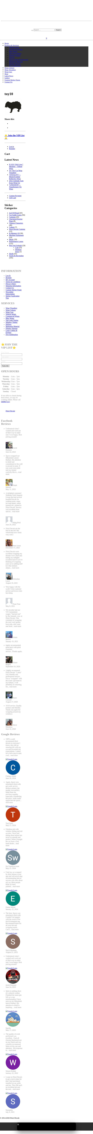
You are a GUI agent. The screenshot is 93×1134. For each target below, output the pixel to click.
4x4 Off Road (14, 213)
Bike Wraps (13, 51)
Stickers (12, 58)
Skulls (11, 254)
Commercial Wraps (16, 49)
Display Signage (15, 64)
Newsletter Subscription (10, 293)
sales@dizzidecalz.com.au (46, 24)
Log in (11, 147)
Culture (11, 227)
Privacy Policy (11, 284)
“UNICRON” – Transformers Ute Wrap (15, 187)
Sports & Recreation (16, 256)
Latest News (9, 76)
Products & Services (12, 45)
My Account (10, 280)
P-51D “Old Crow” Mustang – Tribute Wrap (16, 167)
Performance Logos (16, 241)
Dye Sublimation (15, 66)
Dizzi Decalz (10, 411)
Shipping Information (13, 286)
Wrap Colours (9, 68)
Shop (6, 74)
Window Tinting (14, 55)
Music (11, 239)
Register (50, 35)
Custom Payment (15, 196)
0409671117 (5, 402)
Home (7, 43)
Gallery (7, 78)
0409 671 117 (46, 28)
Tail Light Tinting (15, 53)
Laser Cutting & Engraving (18, 60)
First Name (5, 352)
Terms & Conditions (13, 282)
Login (43, 35)
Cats (16, 248)
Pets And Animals (15, 245)
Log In (8, 276)
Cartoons (12, 217)
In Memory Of (14, 233)
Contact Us (8, 82)
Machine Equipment (16, 235)
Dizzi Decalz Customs (17, 229)
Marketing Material (16, 62)
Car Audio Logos (15, 215)
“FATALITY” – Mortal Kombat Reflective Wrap (15, 177)
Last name (5, 357)
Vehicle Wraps (14, 47)
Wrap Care (8, 72)
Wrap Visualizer (10, 70)
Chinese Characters (16, 223)
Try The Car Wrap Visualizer (15, 172)
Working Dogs (18, 251)
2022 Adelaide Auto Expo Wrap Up (16, 182)
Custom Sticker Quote (12, 80)
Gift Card (12, 198)
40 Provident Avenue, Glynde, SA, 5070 (46, 26)
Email (3, 361)
